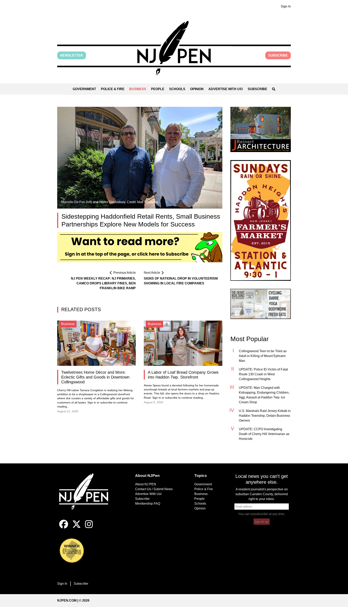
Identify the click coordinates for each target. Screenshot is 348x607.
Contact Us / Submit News (154, 489)
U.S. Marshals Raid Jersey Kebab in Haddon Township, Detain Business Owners (265, 415)
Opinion (197, 89)
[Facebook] (63, 527)
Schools (177, 89)
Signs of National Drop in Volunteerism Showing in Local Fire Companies (181, 281)
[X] (76, 527)
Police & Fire (112, 89)
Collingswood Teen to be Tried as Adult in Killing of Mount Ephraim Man (263, 355)
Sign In (286, 6)
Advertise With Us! (225, 89)
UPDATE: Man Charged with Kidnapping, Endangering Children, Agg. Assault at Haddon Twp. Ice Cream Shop (264, 395)
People (157, 89)
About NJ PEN (145, 484)
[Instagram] (89, 527)
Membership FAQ (147, 503)
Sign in (91, 402)
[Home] (86, 496)
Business (137, 89)
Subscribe (278, 55)
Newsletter (71, 55)
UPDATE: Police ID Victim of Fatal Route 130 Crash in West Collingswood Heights (263, 374)
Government (84, 89)
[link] (260, 129)
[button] (174, 48)
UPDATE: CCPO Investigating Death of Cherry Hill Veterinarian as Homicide (264, 433)
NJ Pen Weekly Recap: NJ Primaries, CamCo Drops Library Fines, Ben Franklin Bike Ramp (103, 283)
